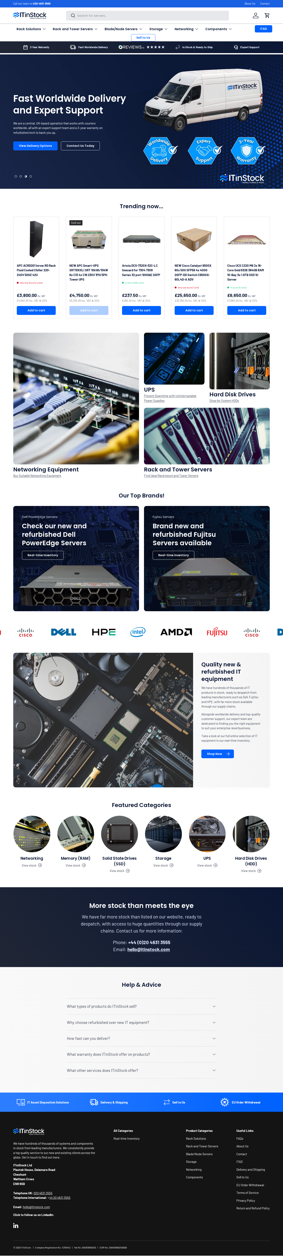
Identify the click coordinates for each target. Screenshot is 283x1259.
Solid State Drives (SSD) (119, 861)
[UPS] (207, 834)
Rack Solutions (29, 29)
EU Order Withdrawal (250, 1185)
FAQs (239, 1138)
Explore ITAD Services (75, 160)
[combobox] (147, 15)
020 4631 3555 (42, 3)
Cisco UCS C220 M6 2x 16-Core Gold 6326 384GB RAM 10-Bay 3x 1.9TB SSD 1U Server (245, 272)
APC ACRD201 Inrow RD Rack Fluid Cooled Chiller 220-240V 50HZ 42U (36, 270)
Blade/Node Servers (121, 29)
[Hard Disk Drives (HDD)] (251, 834)
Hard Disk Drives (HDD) (251, 861)
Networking (184, 29)
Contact (265, 3)
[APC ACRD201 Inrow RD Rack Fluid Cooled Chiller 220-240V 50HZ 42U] (36, 239)
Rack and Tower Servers (73, 29)
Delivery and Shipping (250, 1169)
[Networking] (31, 834)
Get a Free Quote (32, 160)
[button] (267, 15)
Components (216, 29)
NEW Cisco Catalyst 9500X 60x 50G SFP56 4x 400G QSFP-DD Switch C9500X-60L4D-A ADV (193, 272)
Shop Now (214, 754)
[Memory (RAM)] (75, 834)
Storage (156, 29)
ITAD (263, 29)
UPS (207, 858)
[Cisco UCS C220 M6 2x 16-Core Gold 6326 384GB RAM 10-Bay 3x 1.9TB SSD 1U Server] (246, 239)
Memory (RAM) (76, 858)
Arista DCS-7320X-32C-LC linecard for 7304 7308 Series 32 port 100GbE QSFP (141, 270)
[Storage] (163, 834)
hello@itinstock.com (36, 1207)
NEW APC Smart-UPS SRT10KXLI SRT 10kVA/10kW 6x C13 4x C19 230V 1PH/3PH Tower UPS (88, 272)
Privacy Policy (245, 1200)
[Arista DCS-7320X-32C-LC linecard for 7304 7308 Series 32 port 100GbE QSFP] (141, 239)
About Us (249, 3)
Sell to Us (143, 38)
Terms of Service (247, 1192)
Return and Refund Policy (253, 1208)
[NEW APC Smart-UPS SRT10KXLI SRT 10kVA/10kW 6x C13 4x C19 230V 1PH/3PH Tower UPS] (88, 239)
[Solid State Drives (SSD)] (119, 834)
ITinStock (26, 1247)
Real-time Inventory (43, 555)
